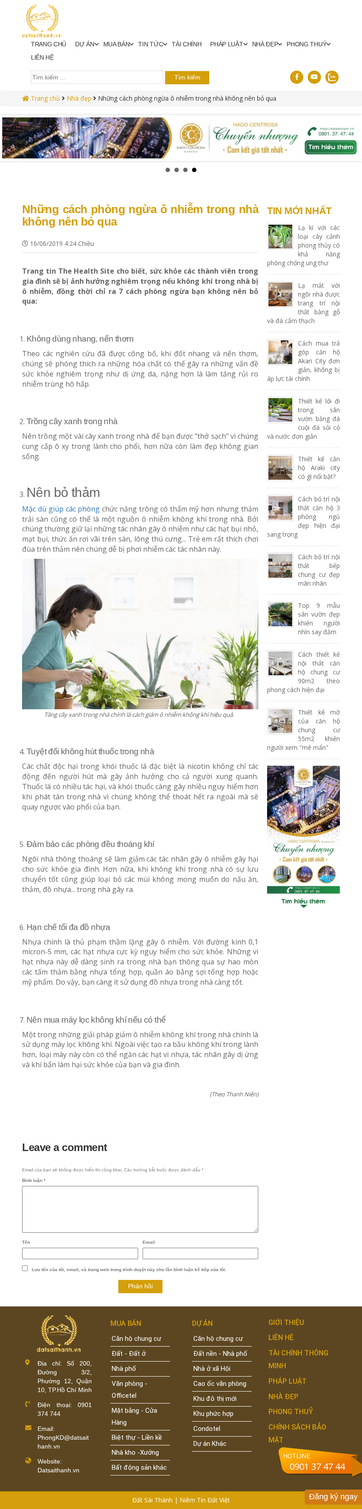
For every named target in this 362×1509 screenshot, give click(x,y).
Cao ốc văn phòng (219, 1384)
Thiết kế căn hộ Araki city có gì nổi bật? (319, 468)
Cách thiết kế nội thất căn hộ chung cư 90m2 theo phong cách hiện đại (303, 672)
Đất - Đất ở (129, 1354)
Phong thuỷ (306, 44)
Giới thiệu (286, 1322)
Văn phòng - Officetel (129, 1390)
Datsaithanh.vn (58, 1470)
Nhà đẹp (79, 98)
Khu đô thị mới (215, 1399)
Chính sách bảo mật (297, 1433)
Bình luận (33, 1180)
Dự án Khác (209, 1444)
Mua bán (116, 44)
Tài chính (186, 44)
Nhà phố (124, 1369)
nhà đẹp (265, 44)
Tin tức (150, 44)
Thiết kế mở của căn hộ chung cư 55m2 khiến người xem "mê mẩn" (303, 730)
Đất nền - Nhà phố (220, 1354)
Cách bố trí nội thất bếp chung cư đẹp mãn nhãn (319, 570)
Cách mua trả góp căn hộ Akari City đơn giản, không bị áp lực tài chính (303, 361)
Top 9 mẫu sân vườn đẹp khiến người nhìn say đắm (319, 618)
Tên (26, 1242)
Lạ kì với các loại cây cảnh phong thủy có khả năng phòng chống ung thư (303, 245)
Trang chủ (48, 44)
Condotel (206, 1429)
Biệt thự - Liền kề (137, 1437)
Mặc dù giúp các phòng (61, 509)
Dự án (84, 44)
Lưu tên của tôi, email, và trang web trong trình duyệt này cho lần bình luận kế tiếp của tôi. (129, 1269)
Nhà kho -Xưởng (135, 1452)
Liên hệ (42, 57)
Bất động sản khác (139, 1467)
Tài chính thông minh (298, 1359)
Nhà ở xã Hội (211, 1369)
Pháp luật (226, 44)
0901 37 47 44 (317, 1466)
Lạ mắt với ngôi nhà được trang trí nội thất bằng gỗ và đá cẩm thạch (303, 303)
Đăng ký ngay (333, 1496)
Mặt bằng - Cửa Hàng (134, 1416)
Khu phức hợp (213, 1414)
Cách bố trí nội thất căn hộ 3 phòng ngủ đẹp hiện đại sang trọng (303, 516)
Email (149, 1242)
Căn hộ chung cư (136, 1339)
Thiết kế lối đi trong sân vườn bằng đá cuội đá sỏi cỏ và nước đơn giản (303, 418)
